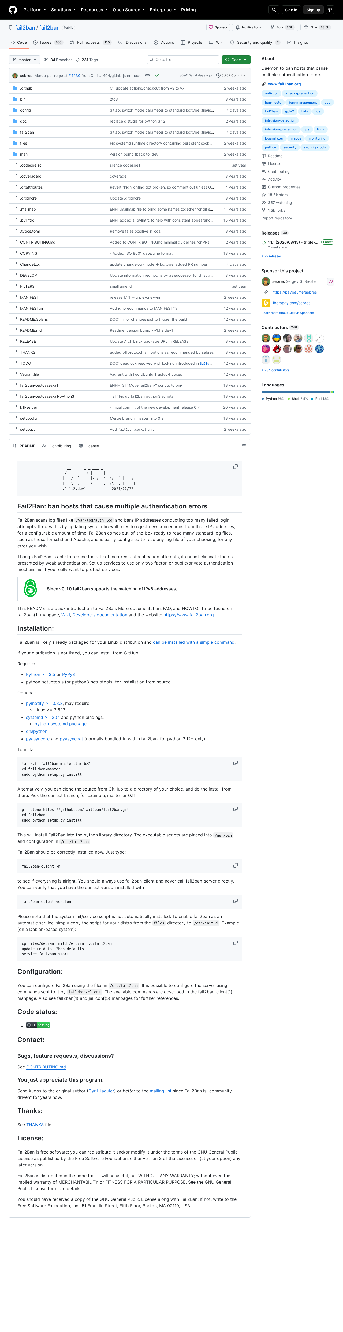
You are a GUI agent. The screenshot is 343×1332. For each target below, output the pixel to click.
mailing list (161, 1090)
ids (318, 111)
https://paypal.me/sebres (294, 292)
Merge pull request (51, 75)
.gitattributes (31, 187)
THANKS (27, 352)
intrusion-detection (280, 120)
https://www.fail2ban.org (188, 614)
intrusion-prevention (281, 129)
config (25, 110)
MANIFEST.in (31, 308)
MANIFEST (29, 297)
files (23, 143)
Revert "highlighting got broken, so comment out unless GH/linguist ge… (173, 187)
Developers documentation (99, 614)
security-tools (315, 147)
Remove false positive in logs (135, 231)
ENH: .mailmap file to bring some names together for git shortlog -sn (169, 209)
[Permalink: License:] (13, 1138)
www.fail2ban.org (284, 84)
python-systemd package (61, 723)
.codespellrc (31, 165)
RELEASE (28, 341)
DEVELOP (28, 275)
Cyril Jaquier (101, 1090)
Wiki (65, 614)
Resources (92, 9)
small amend (121, 286)
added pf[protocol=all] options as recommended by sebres (162, 352)
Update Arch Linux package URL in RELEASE (149, 341)
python (270, 147)
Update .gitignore (125, 198)
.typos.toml (30, 231)
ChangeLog (30, 264)
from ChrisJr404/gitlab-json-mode (111, 75)
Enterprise (161, 9)
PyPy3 (68, 674)
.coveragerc (30, 176)
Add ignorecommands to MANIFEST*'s (143, 308)
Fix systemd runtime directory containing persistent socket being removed (175, 143)
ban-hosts (273, 102)
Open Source (126, 9)
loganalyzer (274, 138)
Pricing (188, 9)
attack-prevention (299, 93)
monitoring (317, 138)
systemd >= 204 (43, 717)
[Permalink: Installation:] (13, 628)
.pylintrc (27, 220)
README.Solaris (34, 319)
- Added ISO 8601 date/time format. (142, 253)
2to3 (114, 99)
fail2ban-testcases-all (39, 385)
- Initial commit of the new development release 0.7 (155, 407)
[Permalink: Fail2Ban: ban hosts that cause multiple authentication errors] (13, 506)
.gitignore (28, 198)
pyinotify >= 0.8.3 (44, 703)
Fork (285, 27)
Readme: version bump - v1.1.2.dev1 (141, 330)
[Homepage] (13, 9)
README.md (31, 330)
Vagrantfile (29, 374)
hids (304, 111)
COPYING (28, 253)
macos (296, 138)
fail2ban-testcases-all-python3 (47, 396)
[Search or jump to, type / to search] (273, 9)
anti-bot (271, 93)
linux (320, 129)
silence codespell (125, 165)
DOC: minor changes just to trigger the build (148, 319)
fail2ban (25, 27)
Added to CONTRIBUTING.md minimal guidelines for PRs (159, 242)
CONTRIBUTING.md (37, 242)
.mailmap (28, 209)
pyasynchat (71, 738)
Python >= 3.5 (40, 674)
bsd (328, 102)
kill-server (28, 407)
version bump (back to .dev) (135, 154)
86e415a (186, 75)
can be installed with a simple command (193, 642)
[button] (236, 466)
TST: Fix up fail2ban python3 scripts (141, 396)
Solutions (61, 9)
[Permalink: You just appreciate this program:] (13, 1080)
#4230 (74, 75)
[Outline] (243, 445)
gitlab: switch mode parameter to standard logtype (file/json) (163, 110)
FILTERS (27, 286)
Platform (33, 9)
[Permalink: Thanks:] (13, 1110)
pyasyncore (38, 738)
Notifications (251, 27)
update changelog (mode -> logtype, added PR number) (159, 264)
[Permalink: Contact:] (13, 1040)
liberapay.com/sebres (291, 303)
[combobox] (185, 60)
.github (26, 88)
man (24, 154)
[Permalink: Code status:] (13, 1011)
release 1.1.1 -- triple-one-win (135, 297)
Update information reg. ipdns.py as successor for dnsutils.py (164, 275)
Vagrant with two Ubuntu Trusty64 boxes (146, 374)
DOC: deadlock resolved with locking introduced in (154, 363)
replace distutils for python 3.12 (137, 121)
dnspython (36, 731)
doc (23, 121)
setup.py (28, 429)
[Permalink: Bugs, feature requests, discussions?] (13, 1056)
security (290, 147)
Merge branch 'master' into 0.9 (137, 418)
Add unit (132, 429)
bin (22, 99)
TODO (25, 363)
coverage (118, 176)
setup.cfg (28, 418)
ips (307, 129)
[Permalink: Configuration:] (13, 971)
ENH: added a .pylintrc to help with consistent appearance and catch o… (174, 220)
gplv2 (289, 111)
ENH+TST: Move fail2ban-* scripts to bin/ (146, 385)
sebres (26, 75)
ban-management (303, 102)
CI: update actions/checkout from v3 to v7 (147, 88)
